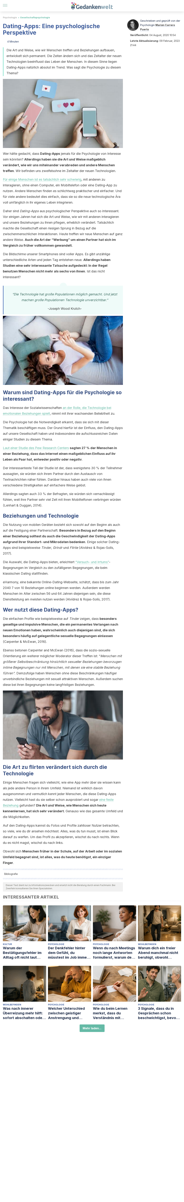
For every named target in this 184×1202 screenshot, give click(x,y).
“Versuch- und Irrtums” (92, 562)
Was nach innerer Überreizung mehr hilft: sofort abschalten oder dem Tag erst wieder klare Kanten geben (23, 1013)
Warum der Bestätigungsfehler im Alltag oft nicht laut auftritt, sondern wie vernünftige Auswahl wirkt (22, 953)
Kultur (7, 944)
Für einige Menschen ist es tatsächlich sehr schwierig (42, 179)
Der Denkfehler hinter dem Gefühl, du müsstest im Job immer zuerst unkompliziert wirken (68, 953)
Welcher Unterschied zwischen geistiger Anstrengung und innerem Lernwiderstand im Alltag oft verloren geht (69, 1013)
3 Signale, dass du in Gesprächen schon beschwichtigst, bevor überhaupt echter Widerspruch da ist (158, 1013)
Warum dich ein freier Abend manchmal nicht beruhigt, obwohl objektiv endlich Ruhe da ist (159, 953)
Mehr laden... (92, 1028)
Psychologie (10, 17)
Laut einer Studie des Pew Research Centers (36, 448)
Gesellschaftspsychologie (35, 17)
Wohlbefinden (147, 944)
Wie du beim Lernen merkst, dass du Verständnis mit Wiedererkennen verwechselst (110, 1013)
